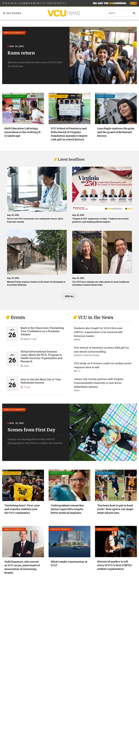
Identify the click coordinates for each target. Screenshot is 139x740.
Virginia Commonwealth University (34, 3)
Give (132, 3)
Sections (13, 13)
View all (69, 296)
